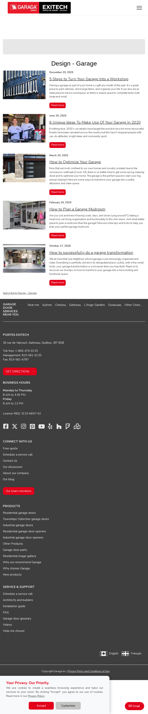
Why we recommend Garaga (22, 562)
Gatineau (75, 305)
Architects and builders (18, 600)
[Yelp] (50, 427)
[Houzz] (59, 427)
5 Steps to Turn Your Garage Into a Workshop (88, 79)
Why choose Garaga (16, 568)
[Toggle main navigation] (139, 7)
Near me (33, 305)
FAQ (6, 612)
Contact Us (10, 461)
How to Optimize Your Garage (75, 162)
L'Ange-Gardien (94, 305)
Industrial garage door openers (23, 537)
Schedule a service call (18, 455)
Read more (57, 105)
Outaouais (114, 305)
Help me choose (14, 631)
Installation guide (14, 606)
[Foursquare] (68, 427)
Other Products (13, 544)
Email (136, 706)
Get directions (17, 371)
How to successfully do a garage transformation (91, 252)
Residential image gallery (19, 556)
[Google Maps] (77, 427)
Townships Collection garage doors (26, 519)
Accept (41, 706)
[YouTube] (41, 427)
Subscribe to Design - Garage (20, 293)
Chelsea (60, 305)
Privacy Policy (36, 696)
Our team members (18, 491)
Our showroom (12, 467)
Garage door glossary (17, 618)
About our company (16, 473)
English (113, 653)
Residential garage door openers (24, 531)
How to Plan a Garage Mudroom (77, 209)
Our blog (8, 479)
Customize (68, 706)
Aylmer (47, 305)
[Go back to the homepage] (39, 8)
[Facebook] (6, 427)
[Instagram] (23, 427)
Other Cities (132, 305)
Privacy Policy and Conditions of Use (88, 671)
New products (12, 574)
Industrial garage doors (18, 525)
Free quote (10, 448)
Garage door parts (15, 550)
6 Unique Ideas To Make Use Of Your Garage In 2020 (95, 122)
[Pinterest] (32, 427)
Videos (7, 625)
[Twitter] (15, 427)
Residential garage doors (19, 513)
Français (136, 653)
